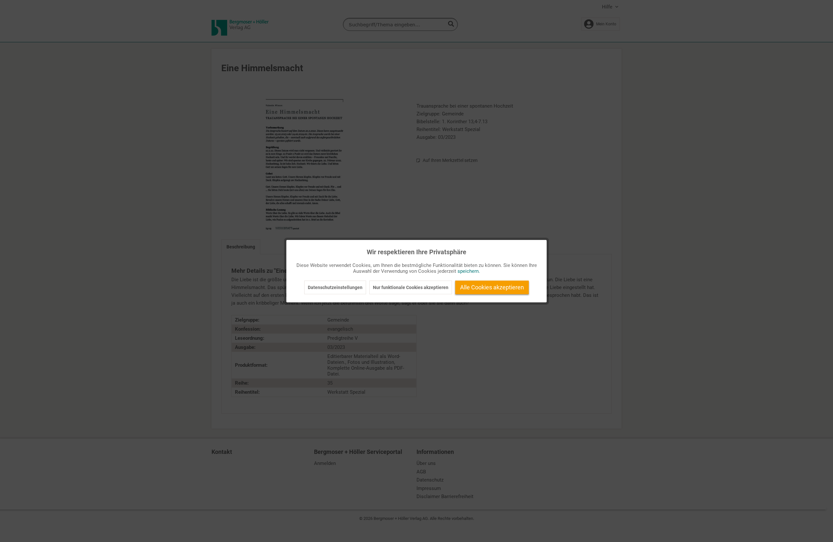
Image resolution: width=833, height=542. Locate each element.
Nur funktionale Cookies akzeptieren (410, 287)
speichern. (468, 271)
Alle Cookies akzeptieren (492, 287)
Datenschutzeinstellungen (335, 287)
